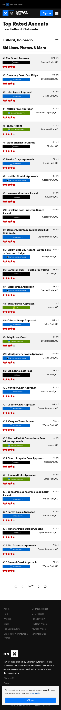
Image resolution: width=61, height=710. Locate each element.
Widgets (8, 618)
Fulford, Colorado (18, 39)
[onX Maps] (11, 656)
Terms (37, 705)
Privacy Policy (35, 693)
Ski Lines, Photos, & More (24, 47)
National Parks (39, 633)
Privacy (46, 705)
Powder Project (39, 628)
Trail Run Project (39, 624)
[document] (30, 696)
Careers (7, 683)
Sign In (47, 13)
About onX (9, 678)
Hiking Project (38, 618)
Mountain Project (40, 608)
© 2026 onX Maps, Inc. (21, 705)
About (6, 608)
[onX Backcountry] (13, 4)
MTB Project (38, 613)
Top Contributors (12, 628)
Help (6, 613)
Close (30, 700)
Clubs (6, 624)
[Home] (17, 13)
